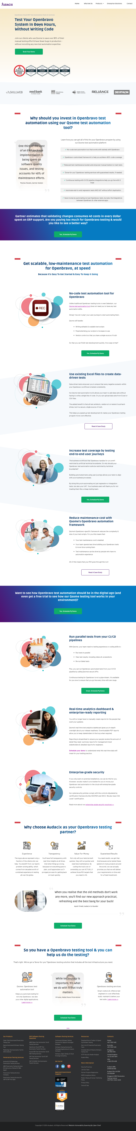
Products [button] (99, 4)
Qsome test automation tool (79, 306)
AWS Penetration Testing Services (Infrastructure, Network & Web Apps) (13, 1068)
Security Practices (86, 1067)
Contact (129, 4)
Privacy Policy (85, 1082)
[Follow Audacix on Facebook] (57, 1066)
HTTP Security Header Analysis (90, 1054)
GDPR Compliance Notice (88, 1075)
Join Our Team (85, 1069)
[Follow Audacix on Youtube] (69, 1066)
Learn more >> (27, 1002)
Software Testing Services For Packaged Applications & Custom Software (64, 1049)
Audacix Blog (85, 1057)
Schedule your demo (77, 750)
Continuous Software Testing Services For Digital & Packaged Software (64, 1042)
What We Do (88, 4)
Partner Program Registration (89, 1072)
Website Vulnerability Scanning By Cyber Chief (85, 1125)
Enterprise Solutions (114, 4)
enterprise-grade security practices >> (100, 804)
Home (77, 4)
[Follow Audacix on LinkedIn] (63, 1066)
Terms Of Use (85, 1085)
